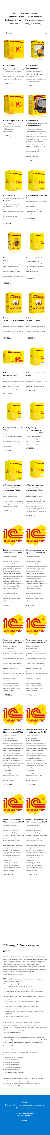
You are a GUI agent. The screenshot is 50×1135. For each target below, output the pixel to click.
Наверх (24, 1120)
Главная (25, 1102)
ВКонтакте (20, 1108)
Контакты (30, 1108)
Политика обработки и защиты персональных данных (25, 1105)
